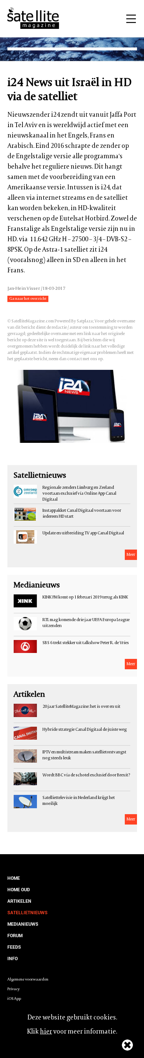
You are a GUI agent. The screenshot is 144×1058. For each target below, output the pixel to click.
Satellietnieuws (27, 912)
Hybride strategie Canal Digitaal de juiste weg (84, 729)
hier (46, 1032)
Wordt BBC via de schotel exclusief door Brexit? (86, 775)
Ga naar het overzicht (28, 299)
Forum (15, 935)
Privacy (13, 989)
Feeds (14, 947)
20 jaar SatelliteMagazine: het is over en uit (81, 706)
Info (12, 958)
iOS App (14, 999)
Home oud (18, 889)
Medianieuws (22, 924)
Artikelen (19, 901)
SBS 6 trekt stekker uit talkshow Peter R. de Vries (85, 643)
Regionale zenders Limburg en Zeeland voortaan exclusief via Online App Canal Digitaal (79, 493)
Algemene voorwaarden (27, 980)
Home (13, 878)
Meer (131, 555)
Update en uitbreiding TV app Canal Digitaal (83, 533)
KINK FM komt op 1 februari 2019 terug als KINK (85, 597)
